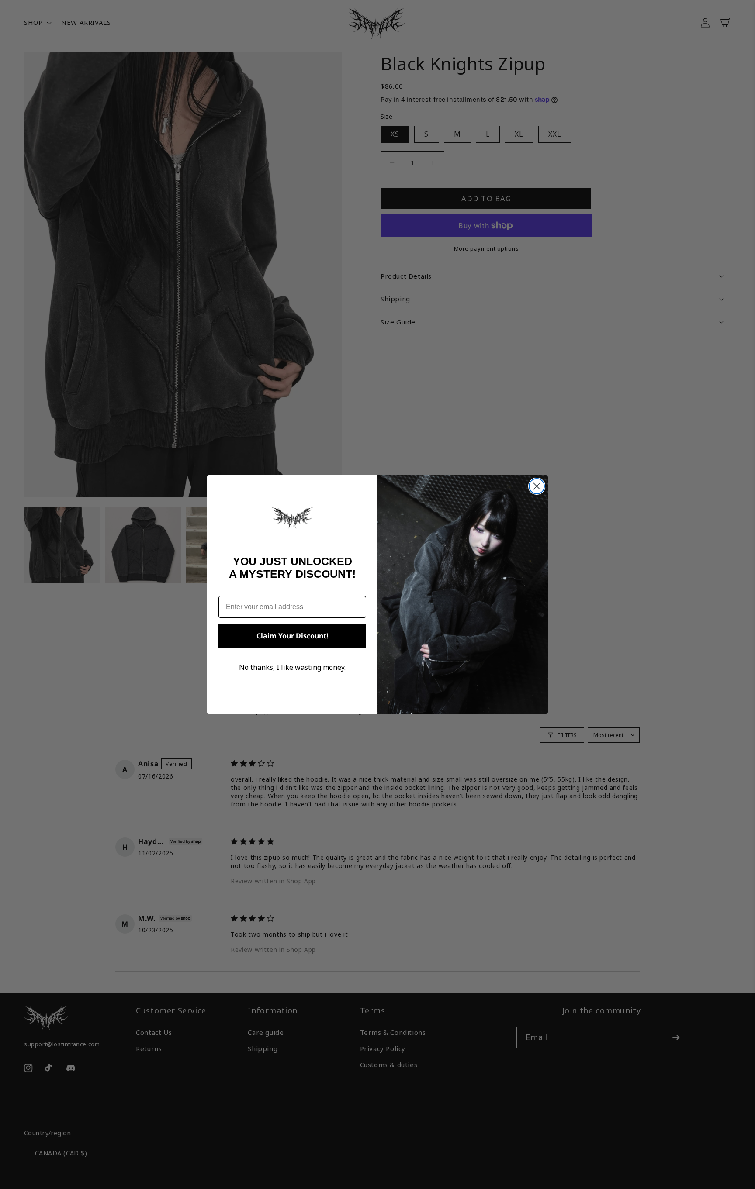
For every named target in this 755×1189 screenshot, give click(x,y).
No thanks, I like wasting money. (292, 667)
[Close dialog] (536, 486)
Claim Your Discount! (292, 636)
